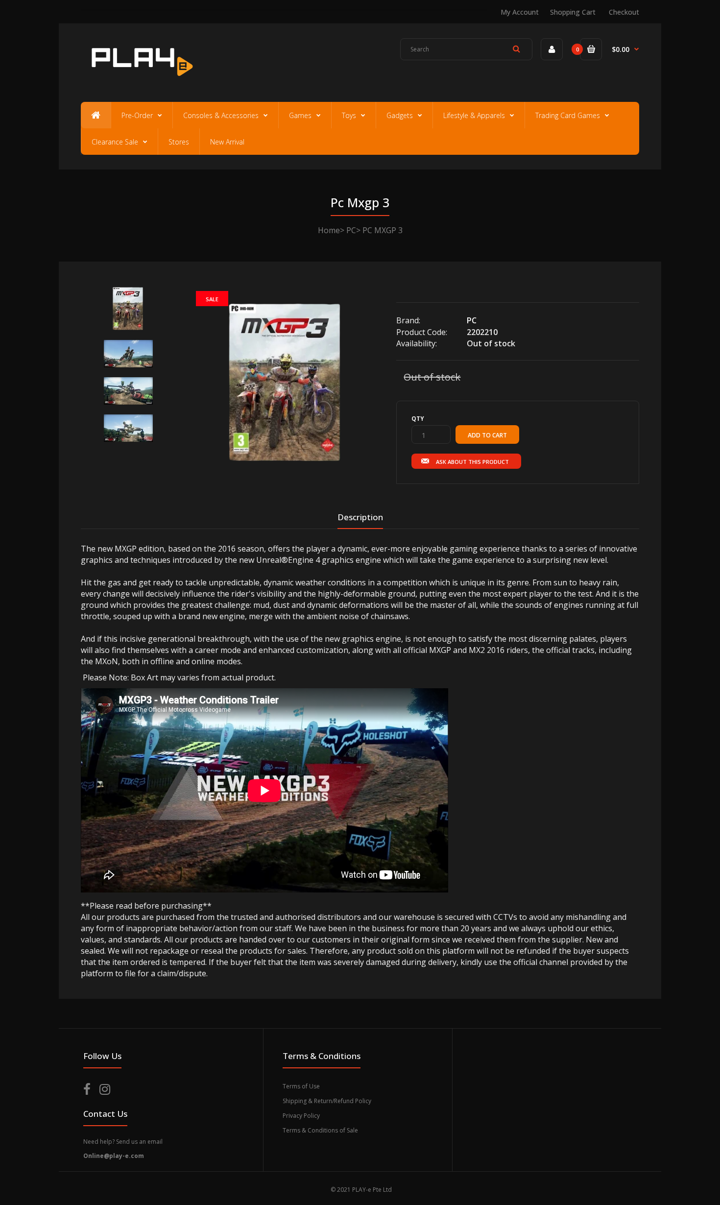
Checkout (624, 12)
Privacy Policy (301, 1115)
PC (351, 230)
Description (360, 517)
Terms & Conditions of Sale (320, 1130)
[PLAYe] (140, 80)
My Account (520, 12)
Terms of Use (301, 1086)
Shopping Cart (573, 12)
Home (329, 230)
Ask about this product (472, 461)
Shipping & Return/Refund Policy (327, 1101)
